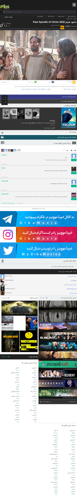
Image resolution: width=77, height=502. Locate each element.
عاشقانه (72, 459)
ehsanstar (4, 155)
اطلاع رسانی (40, 16)
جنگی (72, 445)
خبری (72, 449)
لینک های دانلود (72, 16)
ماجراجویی (54, 468)
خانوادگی (54, 445)
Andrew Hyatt (66, 89)
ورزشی (72, 487)
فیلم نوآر (55, 463)
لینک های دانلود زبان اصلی (69, 97)
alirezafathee (5, 194)
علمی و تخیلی (14, 396)
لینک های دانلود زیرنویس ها (68, 101)
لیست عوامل (61, 16)
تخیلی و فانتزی (14, 373)
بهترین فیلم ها (73, 293)
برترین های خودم (72, 276)
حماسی (16, 382)
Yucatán (52, 121)
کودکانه (16, 420)
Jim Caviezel (33, 89)
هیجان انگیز (54, 482)
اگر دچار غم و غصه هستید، (70, 285)
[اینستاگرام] (38, 242)
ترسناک (55, 435)
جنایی (55, 440)
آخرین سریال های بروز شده (68, 298)
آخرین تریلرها (34, 298)
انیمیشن (72, 431)
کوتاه (55, 492)
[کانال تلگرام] (38, 226)
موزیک (55, 477)
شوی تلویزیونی (53, 454)
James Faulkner (26, 89)
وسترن (55, 487)
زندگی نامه (71, 454)
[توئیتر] (38, 257)
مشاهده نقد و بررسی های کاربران (66, 137)
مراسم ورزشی (70, 473)
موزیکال (72, 482)
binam (3, 168)
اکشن (55, 431)
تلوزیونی (72, 440)
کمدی (51, 125)
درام (71, 19)
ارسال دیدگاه (51, 16)
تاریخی (75, 19)
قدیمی (72, 468)
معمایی (72, 477)
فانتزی (72, 463)
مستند (55, 473)
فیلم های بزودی (33, 357)
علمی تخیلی (54, 459)
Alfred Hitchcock (72, 289)
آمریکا (50, 82)
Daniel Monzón (47, 128)
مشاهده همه (42, 298)
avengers (74, 281)
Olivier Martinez (42, 89)
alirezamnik (5, 181)
